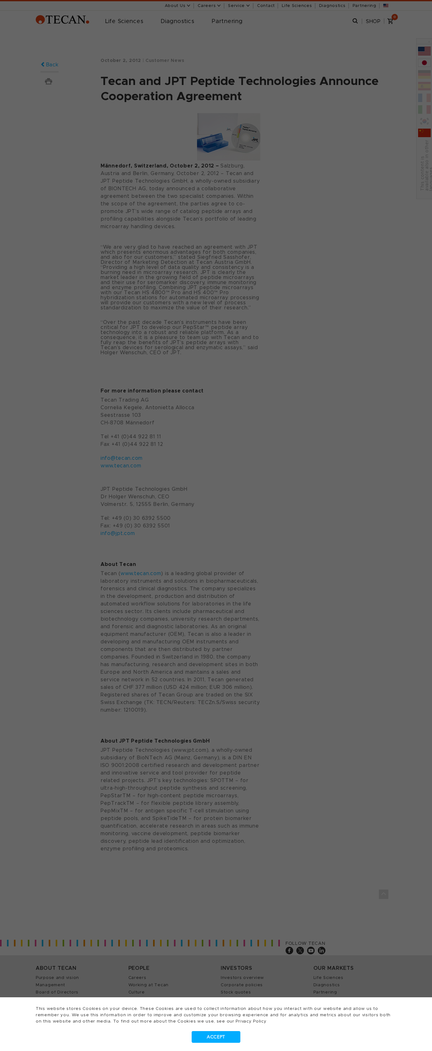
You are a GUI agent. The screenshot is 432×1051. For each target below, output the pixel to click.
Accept (216, 1037)
